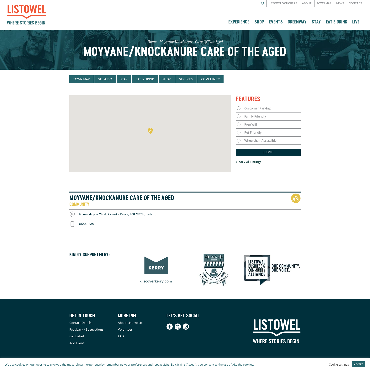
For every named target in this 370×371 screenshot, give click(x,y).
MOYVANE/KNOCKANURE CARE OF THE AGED (121, 197)
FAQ (121, 336)
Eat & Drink (336, 21)
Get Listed (76, 336)
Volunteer (125, 329)
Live (356, 21)
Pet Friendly (253, 132)
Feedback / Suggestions (86, 329)
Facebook (170, 326)
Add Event (76, 343)
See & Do (105, 79)
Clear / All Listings (248, 162)
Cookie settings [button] (339, 364)
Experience (238, 21)
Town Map (323, 3)
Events (276, 21)
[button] (150, 131)
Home (152, 42)
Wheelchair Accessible (260, 140)
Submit (268, 152)
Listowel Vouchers (282, 3)
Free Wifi (250, 124)
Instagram (186, 326)
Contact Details (80, 323)
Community (210, 79)
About (307, 3)
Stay (316, 21)
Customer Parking (257, 108)
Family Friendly (255, 116)
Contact (355, 3)
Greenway (297, 21)
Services (186, 79)
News (340, 3)
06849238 (86, 224)
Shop (259, 21)
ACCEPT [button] (358, 364)
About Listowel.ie (130, 323)
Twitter (178, 326)
